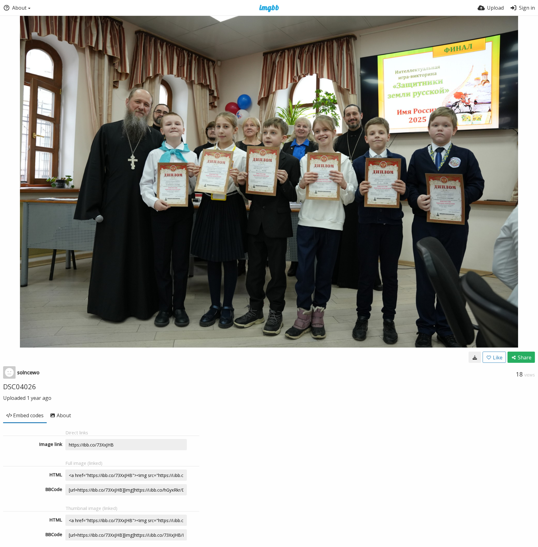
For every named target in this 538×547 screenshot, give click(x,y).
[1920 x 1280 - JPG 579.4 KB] (475, 357)
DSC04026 (19, 386)
